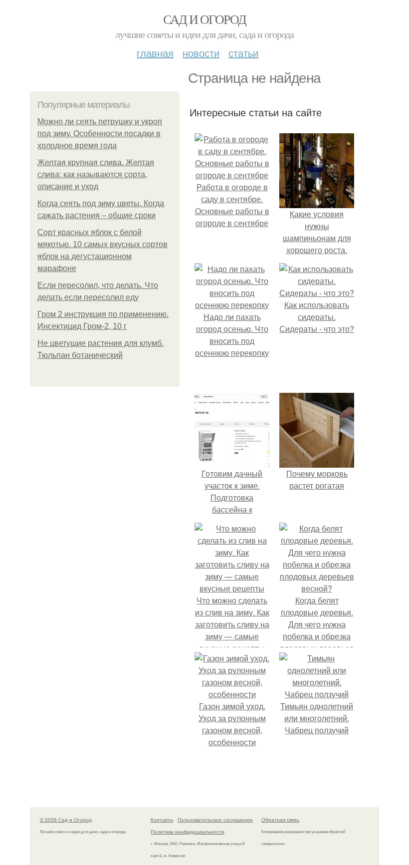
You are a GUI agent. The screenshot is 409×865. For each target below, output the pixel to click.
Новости (201, 52)
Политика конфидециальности (187, 831)
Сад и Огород (204, 18)
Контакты (162, 819)
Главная (155, 52)
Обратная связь (280, 819)
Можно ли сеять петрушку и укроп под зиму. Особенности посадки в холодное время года (99, 133)
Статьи (243, 52)
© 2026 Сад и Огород (66, 819)
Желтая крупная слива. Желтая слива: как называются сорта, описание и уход (95, 174)
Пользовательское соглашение (215, 819)
